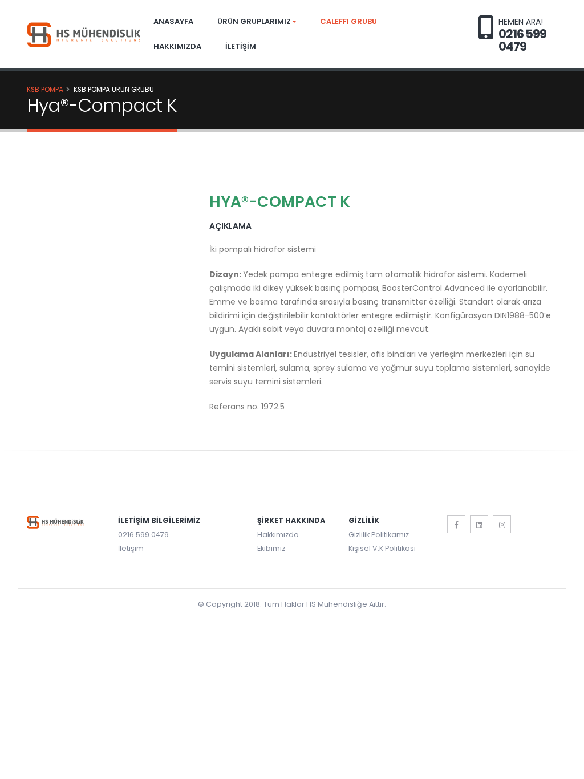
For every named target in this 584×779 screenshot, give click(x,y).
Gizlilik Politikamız (378, 534)
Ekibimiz (271, 548)
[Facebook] (456, 524)
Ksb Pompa (45, 89)
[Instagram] (501, 524)
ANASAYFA (173, 21)
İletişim (131, 548)
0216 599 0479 (143, 534)
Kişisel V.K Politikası (382, 548)
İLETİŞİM (240, 46)
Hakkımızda (278, 534)
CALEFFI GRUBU (348, 21)
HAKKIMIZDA (177, 46)
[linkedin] (479, 524)
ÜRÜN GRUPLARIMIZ (254, 21)
